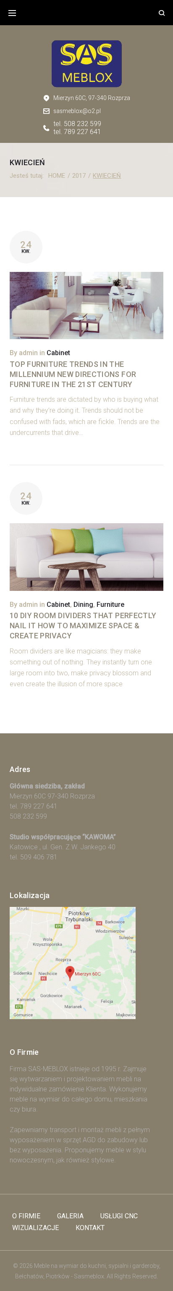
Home (56, 175)
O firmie (26, 1216)
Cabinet (58, 353)
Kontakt (90, 1228)
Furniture (110, 605)
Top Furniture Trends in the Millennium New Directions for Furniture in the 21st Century (73, 374)
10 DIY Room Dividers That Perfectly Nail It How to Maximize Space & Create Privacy (83, 625)
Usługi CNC (119, 1216)
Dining (83, 605)
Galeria (70, 1216)
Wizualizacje (35, 1228)
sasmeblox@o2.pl (77, 111)
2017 (79, 175)
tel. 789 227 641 (77, 132)
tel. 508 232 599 (77, 124)
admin (28, 353)
